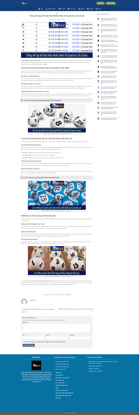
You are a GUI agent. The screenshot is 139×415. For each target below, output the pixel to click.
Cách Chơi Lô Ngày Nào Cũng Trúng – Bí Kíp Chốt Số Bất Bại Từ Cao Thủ (109, 98)
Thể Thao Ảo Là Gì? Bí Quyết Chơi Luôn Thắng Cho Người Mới (109, 92)
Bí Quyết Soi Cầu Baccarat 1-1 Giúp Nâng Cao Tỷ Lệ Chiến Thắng (109, 45)
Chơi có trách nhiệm (61, 369)
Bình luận (25, 322)
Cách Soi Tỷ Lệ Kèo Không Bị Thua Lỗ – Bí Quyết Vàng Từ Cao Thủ (109, 118)
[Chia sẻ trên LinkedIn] (62, 289)
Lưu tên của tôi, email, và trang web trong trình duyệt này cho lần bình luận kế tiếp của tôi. (45, 341)
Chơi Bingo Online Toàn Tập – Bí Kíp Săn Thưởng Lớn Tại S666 (109, 76)
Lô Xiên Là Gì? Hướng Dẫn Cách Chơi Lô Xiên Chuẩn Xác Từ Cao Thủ (109, 82)
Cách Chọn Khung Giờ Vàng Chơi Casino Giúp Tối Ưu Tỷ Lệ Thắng (109, 56)
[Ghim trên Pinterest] (59, 289)
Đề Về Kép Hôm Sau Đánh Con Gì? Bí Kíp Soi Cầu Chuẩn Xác (109, 107)
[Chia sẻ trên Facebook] (51, 289)
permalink (69, 294)
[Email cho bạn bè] (57, 289)
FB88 (57, 377)
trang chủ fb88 (59, 375)
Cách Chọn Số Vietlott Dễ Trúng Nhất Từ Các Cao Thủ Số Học (109, 87)
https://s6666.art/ (98, 371)
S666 (46, 64)
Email (47, 335)
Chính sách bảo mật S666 (62, 361)
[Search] (117, 3)
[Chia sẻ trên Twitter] (54, 289)
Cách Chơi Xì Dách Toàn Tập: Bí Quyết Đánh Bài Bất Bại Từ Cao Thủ (108, 113)
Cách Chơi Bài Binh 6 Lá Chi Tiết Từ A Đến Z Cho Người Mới (109, 103)
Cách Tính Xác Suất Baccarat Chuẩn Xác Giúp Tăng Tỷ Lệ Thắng (109, 40)
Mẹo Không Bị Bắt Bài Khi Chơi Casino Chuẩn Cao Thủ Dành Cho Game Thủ (109, 51)
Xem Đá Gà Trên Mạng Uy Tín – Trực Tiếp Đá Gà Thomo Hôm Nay (109, 67)
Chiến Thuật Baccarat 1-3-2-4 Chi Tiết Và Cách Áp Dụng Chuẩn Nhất (109, 36)
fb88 (57, 398)
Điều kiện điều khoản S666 (62, 364)
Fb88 (57, 372)
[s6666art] (28, 3)
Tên (24, 335)
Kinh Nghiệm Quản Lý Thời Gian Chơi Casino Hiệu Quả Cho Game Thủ (109, 62)
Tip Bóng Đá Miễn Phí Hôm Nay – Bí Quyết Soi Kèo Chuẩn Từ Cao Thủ (109, 31)
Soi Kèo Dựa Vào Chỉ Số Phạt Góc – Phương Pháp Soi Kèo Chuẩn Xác (109, 20)
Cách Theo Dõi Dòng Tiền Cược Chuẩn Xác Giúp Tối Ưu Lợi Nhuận (109, 25)
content (63, 19)
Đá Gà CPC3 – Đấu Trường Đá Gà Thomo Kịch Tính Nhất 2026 (109, 72)
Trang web (72, 335)
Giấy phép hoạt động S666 (62, 366)
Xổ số (57, 13)
